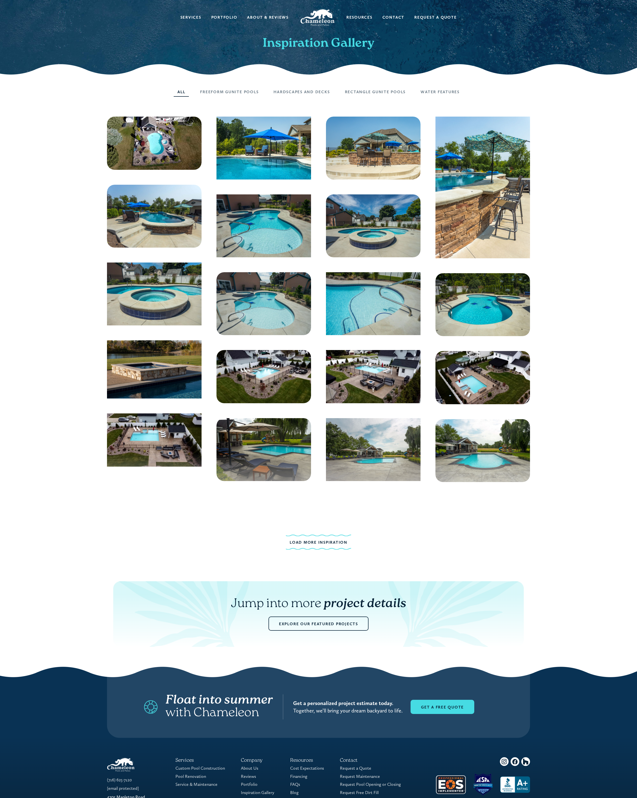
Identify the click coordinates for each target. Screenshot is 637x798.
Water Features (440, 91)
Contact (393, 17)
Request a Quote (435, 17)
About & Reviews (267, 17)
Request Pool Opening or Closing (370, 784)
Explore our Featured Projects (318, 623)
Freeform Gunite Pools (229, 91)
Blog (294, 792)
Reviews (248, 776)
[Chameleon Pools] (317, 17)
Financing (298, 776)
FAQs (295, 784)
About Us (249, 768)
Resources (359, 17)
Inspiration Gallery (257, 792)
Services (190, 17)
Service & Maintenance (196, 784)
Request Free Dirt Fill (359, 792)
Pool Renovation (190, 776)
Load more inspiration (318, 542)
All (181, 91)
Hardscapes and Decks (301, 91)
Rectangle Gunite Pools (375, 91)
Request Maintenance (360, 776)
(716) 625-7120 (119, 779)
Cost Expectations (307, 768)
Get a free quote (442, 707)
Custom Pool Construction (200, 768)
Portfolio (224, 17)
